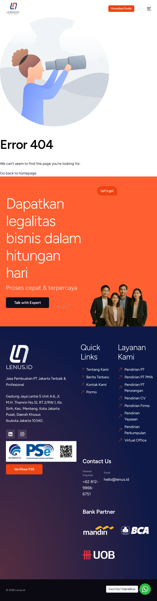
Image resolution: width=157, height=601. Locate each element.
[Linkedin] (10, 434)
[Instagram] (22, 434)
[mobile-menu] (146, 8)
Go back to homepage (18, 173)
